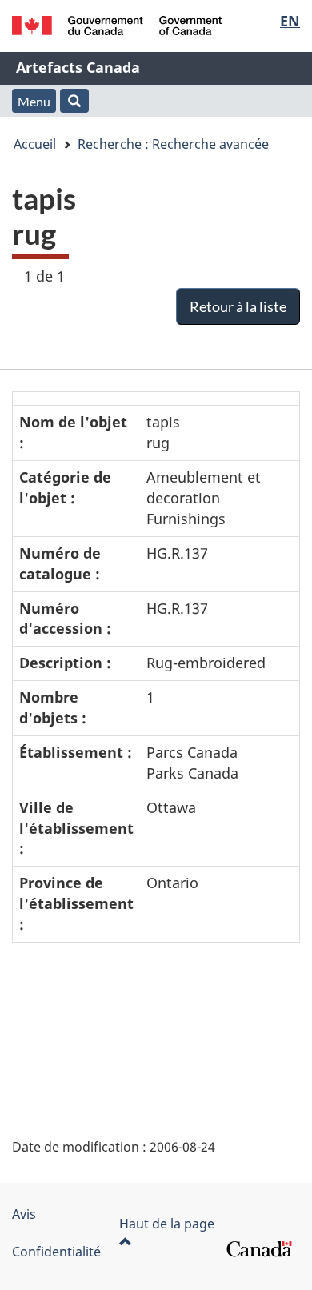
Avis (24, 1214)
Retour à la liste (238, 306)
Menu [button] (34, 101)
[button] (74, 101)
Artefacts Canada (78, 67)
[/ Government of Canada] (117, 25)
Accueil (35, 144)
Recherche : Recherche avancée (173, 144)
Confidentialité (56, 1251)
